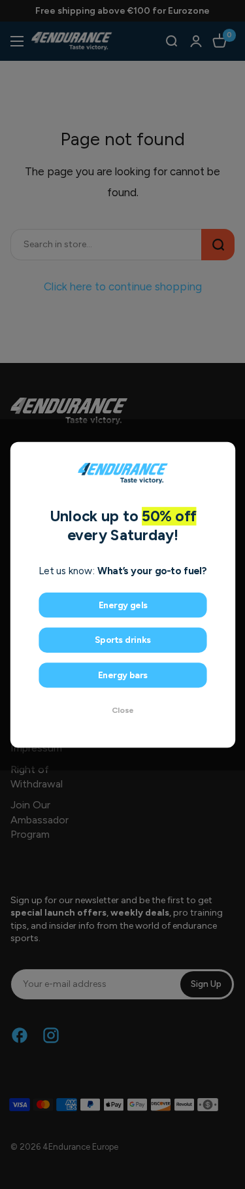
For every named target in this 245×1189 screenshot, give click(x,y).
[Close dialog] (224, 453)
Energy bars (122, 674)
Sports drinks (122, 640)
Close (123, 710)
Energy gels (122, 604)
